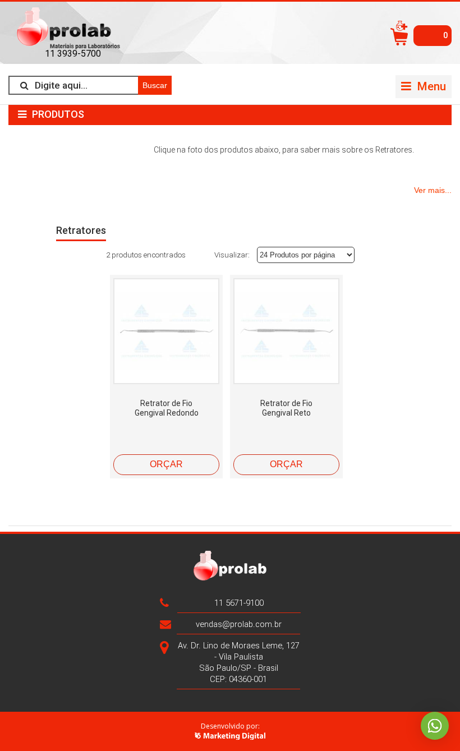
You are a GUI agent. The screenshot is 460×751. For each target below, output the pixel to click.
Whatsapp (435, 726)
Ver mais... (433, 190)
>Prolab (73, 28)
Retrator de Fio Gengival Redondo (167, 408)
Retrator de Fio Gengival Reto (286, 408)
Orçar (166, 464)
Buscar (154, 85)
